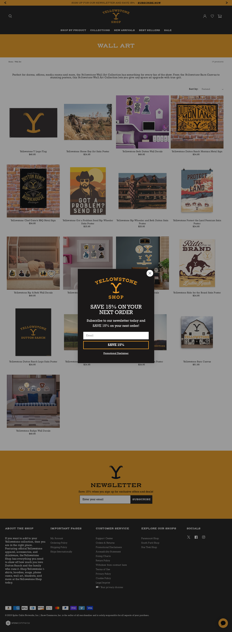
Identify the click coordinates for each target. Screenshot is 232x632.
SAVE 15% (116, 345)
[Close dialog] (150, 273)
